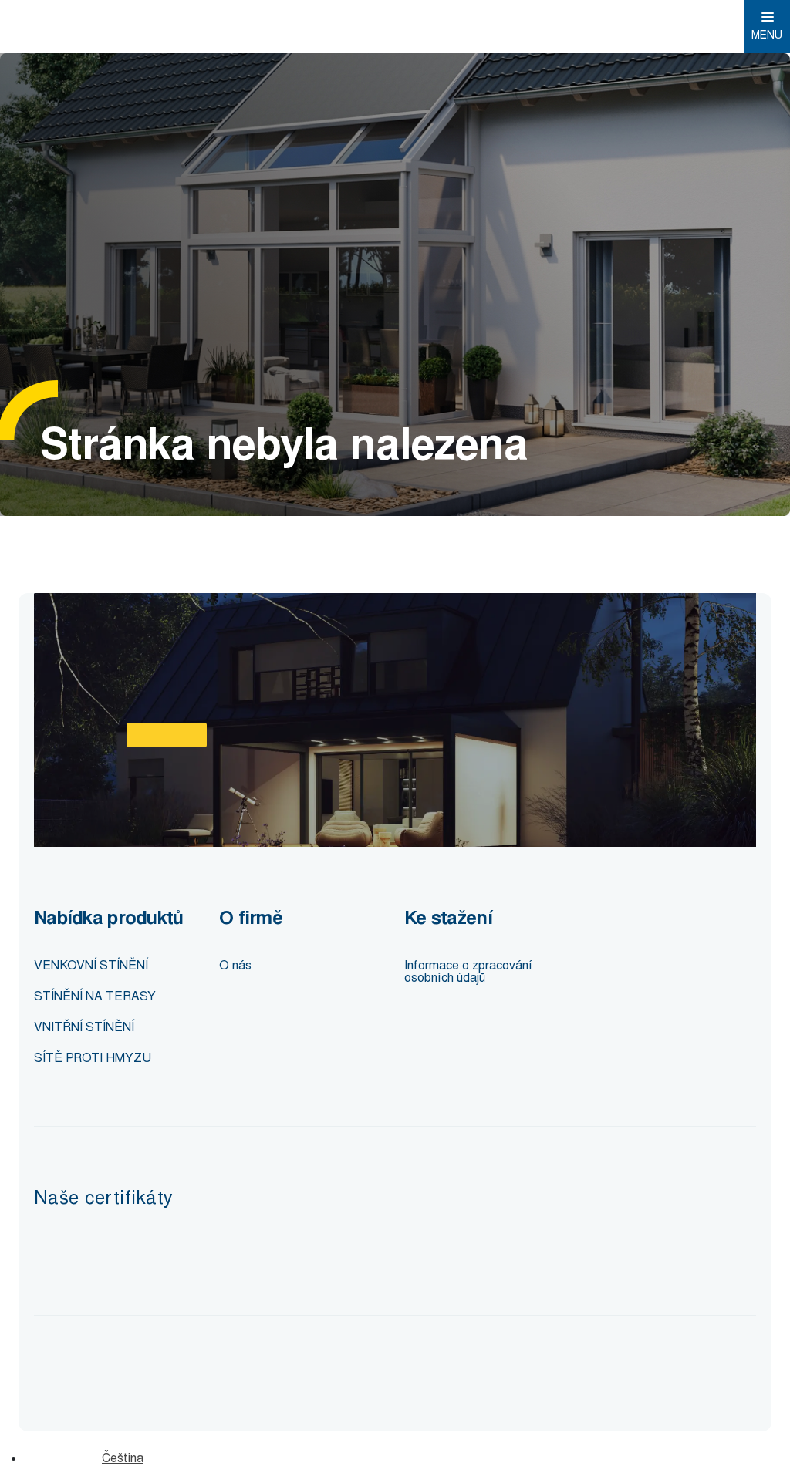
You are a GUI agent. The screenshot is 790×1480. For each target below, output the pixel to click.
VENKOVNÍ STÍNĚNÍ (91, 965)
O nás (235, 965)
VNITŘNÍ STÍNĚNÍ (84, 1027)
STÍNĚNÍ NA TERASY (95, 996)
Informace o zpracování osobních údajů (468, 971)
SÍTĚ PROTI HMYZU (92, 1058)
